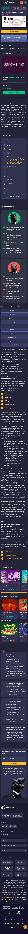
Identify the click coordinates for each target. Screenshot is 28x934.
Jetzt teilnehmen (14, 40)
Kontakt (13, 919)
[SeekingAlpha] (7, 874)
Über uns (7, 919)
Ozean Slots (19, 162)
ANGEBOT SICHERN (14, 92)
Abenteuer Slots (11, 158)
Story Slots (17, 163)
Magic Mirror (8, 551)
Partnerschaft (20, 919)
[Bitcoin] (7, 862)
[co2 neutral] (11, 912)
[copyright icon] (21, 868)
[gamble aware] (22, 908)
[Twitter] (7, 826)
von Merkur (5, 14)
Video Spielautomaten (13, 154)
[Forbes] (21, 862)
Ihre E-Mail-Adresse (8, 758)
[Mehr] (25, 927)
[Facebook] (11, 826)
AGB (23, 923)
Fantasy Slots (13, 159)
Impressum (17, 923)
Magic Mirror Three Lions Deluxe (13, 558)
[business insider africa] (7, 868)
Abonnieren (14, 763)
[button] (6, 589)
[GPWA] (15, 908)
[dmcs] (6, 908)
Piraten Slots (10, 163)
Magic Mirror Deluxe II (11, 555)
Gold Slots (13, 161)
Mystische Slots (11, 162)
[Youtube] (3, 826)
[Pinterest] (15, 826)
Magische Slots (20, 161)
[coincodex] (21, 874)
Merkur (9, 149)
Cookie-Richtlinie (8, 923)
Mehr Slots (14, 594)
